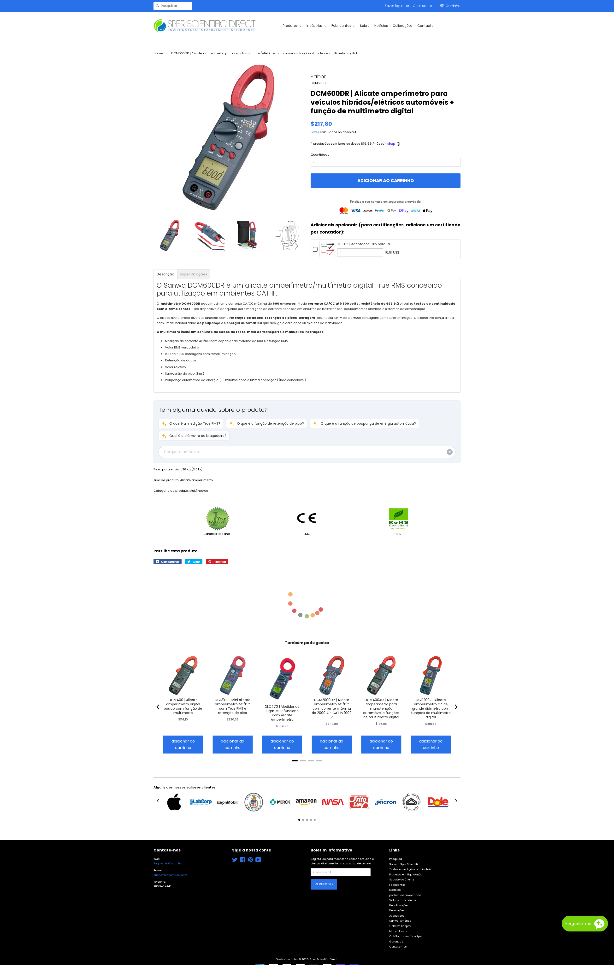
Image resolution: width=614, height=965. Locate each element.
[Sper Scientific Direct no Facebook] (242, 861)
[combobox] (173, 6)
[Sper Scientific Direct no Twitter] (234, 861)
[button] (191, 423)
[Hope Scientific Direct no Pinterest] (250, 861)
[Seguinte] (455, 707)
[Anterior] (158, 707)
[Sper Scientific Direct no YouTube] (258, 861)
